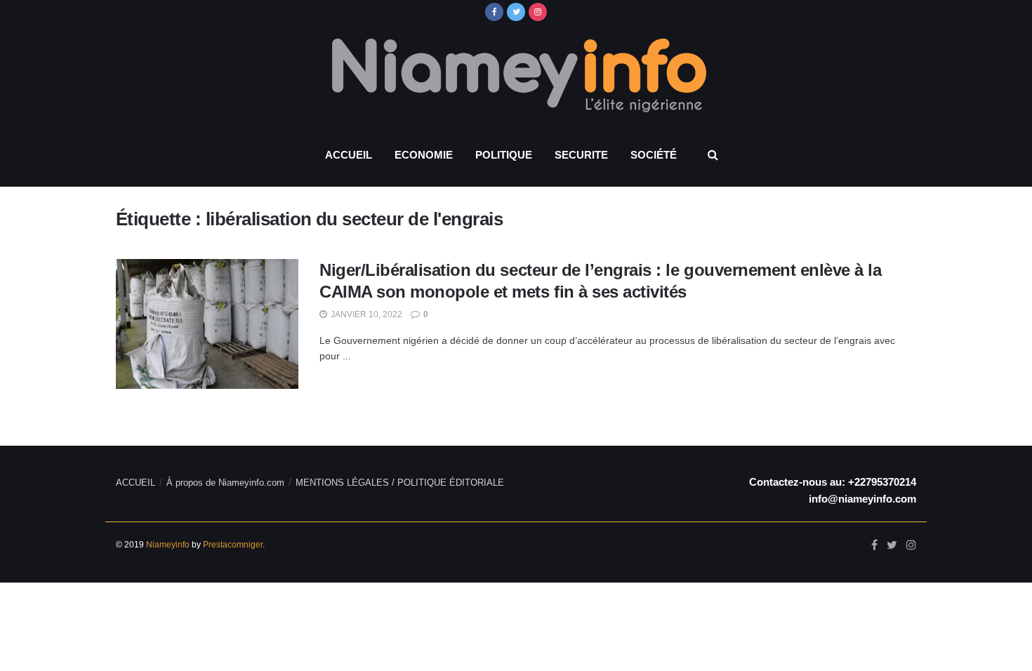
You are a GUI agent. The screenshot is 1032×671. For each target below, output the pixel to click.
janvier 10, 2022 (365, 314)
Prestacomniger (233, 545)
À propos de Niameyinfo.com (225, 482)
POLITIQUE (503, 155)
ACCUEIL (348, 155)
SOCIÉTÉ (653, 155)
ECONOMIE (424, 155)
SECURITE (581, 155)
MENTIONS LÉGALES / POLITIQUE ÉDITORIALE (400, 482)
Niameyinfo (168, 545)
